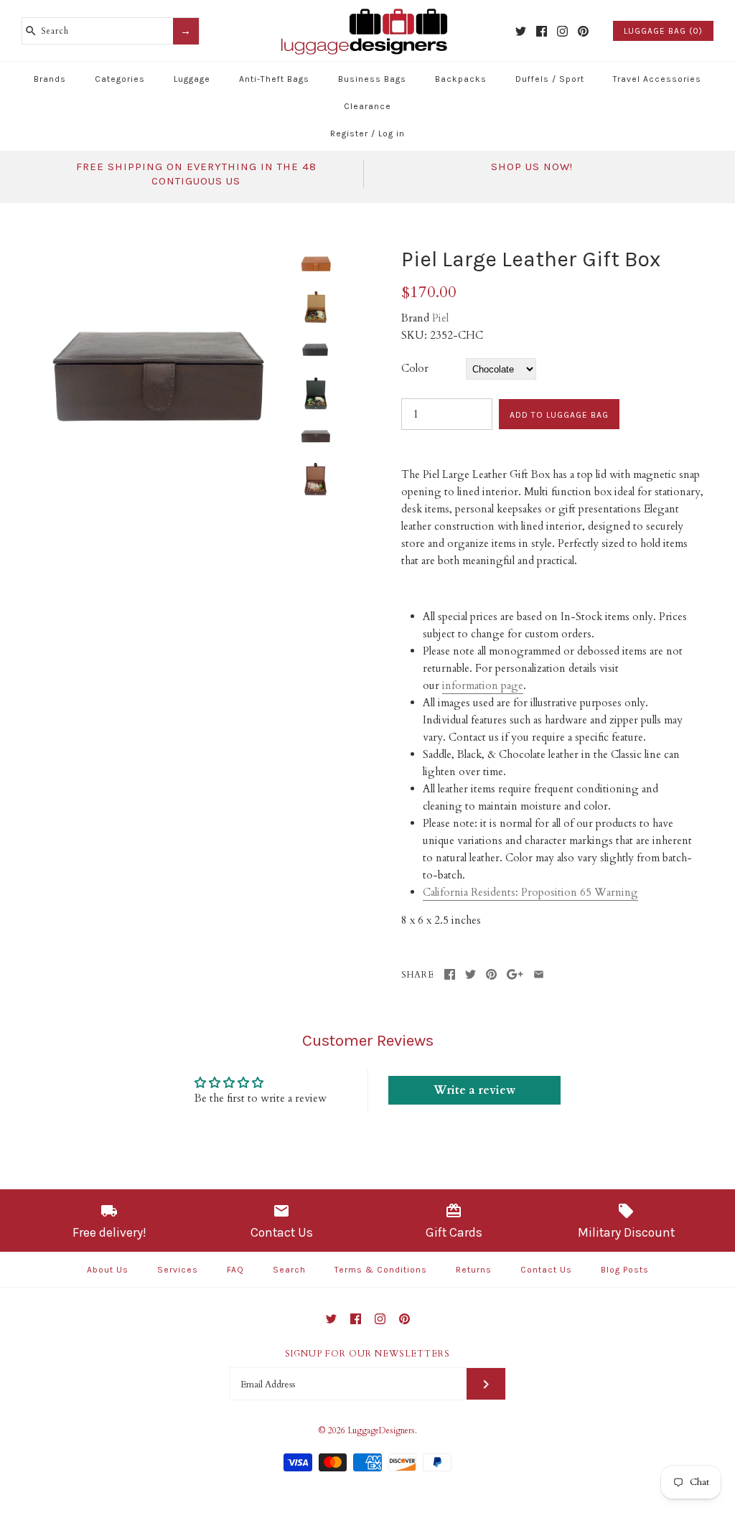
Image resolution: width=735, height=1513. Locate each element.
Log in (391, 133)
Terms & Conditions (380, 1270)
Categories (120, 79)
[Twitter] (520, 31)
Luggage (192, 79)
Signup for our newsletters (367, 1353)
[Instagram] (562, 31)
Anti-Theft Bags (274, 79)
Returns (474, 1270)
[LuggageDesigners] (367, 10)
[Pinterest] (583, 31)
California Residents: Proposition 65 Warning (530, 892)
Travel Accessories (657, 79)
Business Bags (372, 79)
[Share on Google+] (515, 974)
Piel (440, 318)
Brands (50, 79)
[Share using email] (538, 974)
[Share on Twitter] (470, 974)
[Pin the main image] (491, 974)
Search (289, 1270)
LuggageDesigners (381, 1430)
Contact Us (546, 1270)
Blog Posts (625, 1270)
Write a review (474, 1090)
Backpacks (461, 79)
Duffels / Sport (549, 79)
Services (177, 1270)
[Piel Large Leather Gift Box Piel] (160, 255)
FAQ (235, 1270)
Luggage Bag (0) (663, 31)
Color (415, 368)
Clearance (367, 106)
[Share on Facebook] (449, 974)
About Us (107, 1270)
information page (482, 685)
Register (349, 133)
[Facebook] (541, 31)
